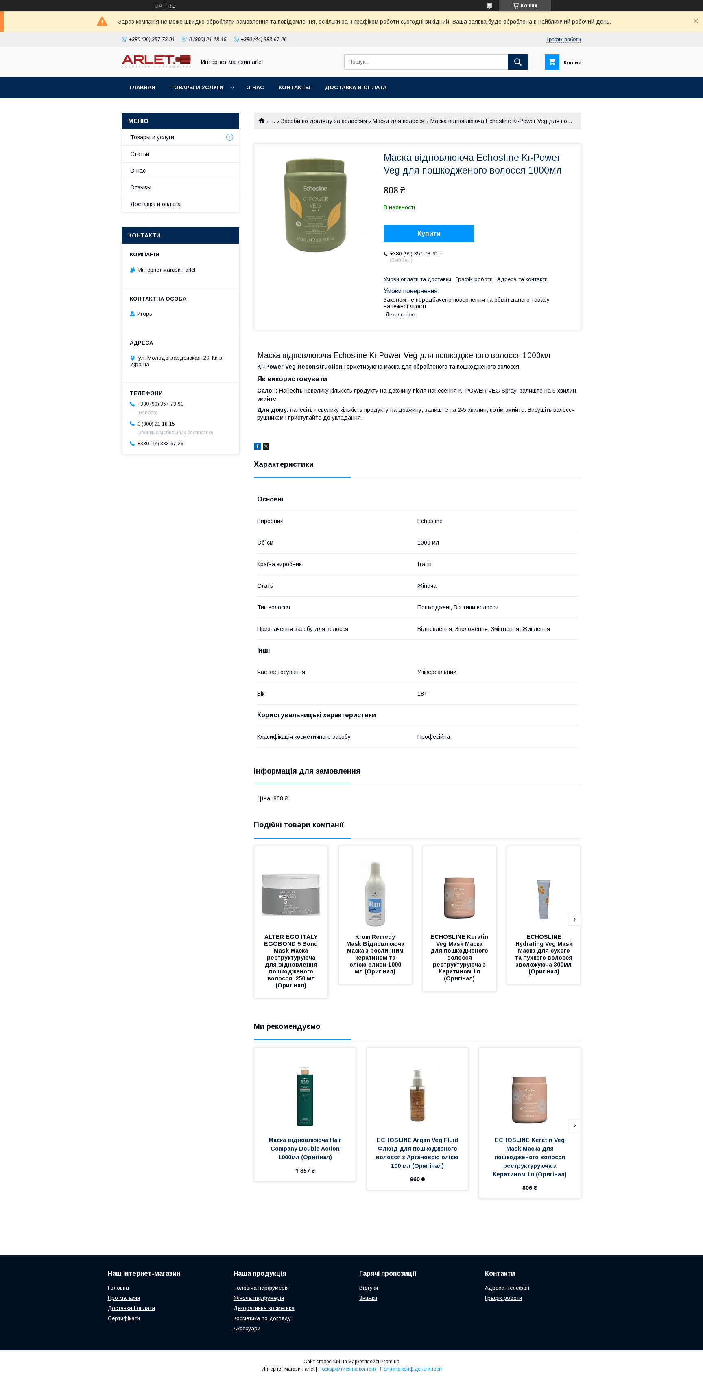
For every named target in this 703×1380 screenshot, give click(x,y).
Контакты (294, 87)
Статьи (139, 154)
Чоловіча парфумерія (261, 1288)
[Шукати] (518, 62)
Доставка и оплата (355, 87)
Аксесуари (247, 1328)
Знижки (368, 1298)
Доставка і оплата (131, 1308)
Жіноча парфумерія (259, 1298)
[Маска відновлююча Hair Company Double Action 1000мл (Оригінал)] (305, 1088)
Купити (429, 233)
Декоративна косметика (264, 1308)
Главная (142, 87)
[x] (266, 447)
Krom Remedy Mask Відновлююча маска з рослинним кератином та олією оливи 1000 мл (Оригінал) (376, 954)
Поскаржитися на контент (347, 1369)
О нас (255, 87)
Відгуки (368, 1288)
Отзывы (140, 187)
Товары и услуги (196, 87)
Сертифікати (124, 1318)
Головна (118, 1288)
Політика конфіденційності (411, 1369)
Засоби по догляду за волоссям (324, 121)
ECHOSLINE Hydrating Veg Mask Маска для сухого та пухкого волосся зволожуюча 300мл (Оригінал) (544, 954)
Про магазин (124, 1298)
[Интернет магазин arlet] (156, 65)
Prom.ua (390, 1362)
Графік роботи (503, 1298)
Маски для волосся (398, 121)
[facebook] (257, 447)
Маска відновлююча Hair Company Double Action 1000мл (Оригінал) (306, 1148)
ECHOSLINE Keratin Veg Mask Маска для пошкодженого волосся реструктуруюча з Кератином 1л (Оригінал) (460, 958)
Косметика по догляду (262, 1318)
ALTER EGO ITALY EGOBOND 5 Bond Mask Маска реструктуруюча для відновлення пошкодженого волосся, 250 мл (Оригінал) (291, 961)
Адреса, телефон (507, 1288)
